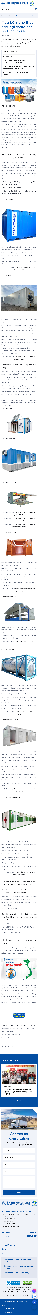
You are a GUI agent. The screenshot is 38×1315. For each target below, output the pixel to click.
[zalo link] (35, 1235)
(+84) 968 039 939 (25, 1145)
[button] (17, 1100)
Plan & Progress (7, 1312)
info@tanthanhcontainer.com (14, 1226)
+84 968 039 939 (11, 1224)
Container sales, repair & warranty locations (18, 1267)
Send (19, 1193)
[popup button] (34, 1307)
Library (4, 1249)
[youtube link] (31, 1235)
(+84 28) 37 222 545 (10, 1219)
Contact (5, 1253)
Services (5, 1241)
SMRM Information (8, 1309)
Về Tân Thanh (10, 57)
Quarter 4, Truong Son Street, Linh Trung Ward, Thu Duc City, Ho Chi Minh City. (18, 1215)
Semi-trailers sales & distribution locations (17, 1261)
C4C (3, 1305)
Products (5, 1237)
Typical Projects (8, 1245)
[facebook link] (8, 1046)
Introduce (5, 1233)
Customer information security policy (14, 1301)
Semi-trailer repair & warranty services (16, 1274)
